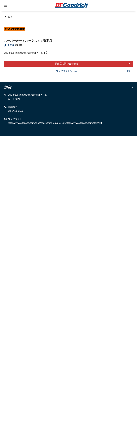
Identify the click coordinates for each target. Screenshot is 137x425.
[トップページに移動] (71, 6)
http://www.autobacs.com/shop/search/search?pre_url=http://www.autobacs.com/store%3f (55, 123)
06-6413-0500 (15, 111)
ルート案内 (14, 99)
